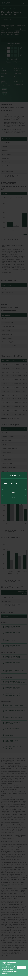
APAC (14, 497)
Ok (23, 968)
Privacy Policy (5, 973)
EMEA (14, 492)
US (14, 487)
